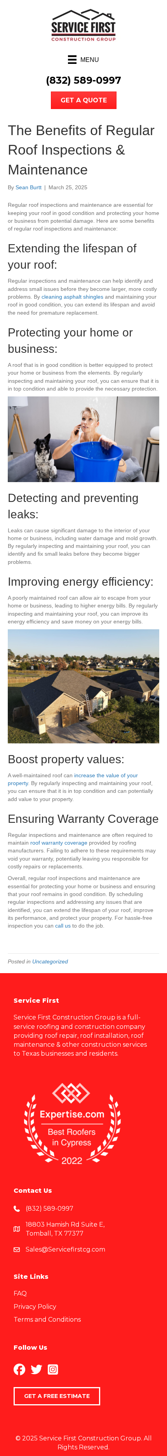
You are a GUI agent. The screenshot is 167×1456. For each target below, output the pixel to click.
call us (63, 926)
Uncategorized (50, 961)
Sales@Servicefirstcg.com (65, 1249)
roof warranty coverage (58, 843)
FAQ (20, 1293)
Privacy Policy (35, 1306)
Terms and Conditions (47, 1319)
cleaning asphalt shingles (72, 297)
